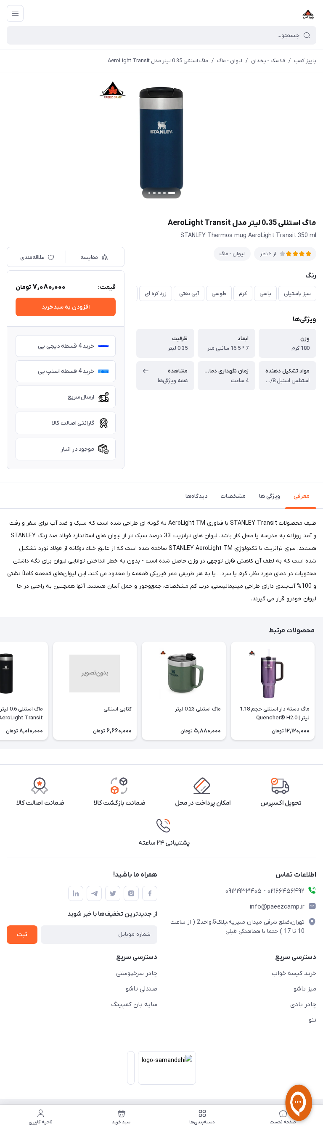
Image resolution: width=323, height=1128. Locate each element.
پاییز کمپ (305, 60)
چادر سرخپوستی (136, 973)
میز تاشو (305, 989)
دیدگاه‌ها (196, 496)
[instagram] (131, 893)
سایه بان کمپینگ (134, 1004)
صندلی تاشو (141, 989)
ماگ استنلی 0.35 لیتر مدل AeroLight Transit (158, 60)
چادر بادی (303, 1004)
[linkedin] (75, 893)
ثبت (22, 935)
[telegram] (94, 893)
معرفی (302, 496)
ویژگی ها (269, 496)
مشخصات (233, 496)
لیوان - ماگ (229, 60)
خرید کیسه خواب (294, 973)
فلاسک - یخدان (268, 60)
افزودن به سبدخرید (66, 307)
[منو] (15, 13)
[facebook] (149, 893)
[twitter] (112, 893)
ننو (312, 1020)
